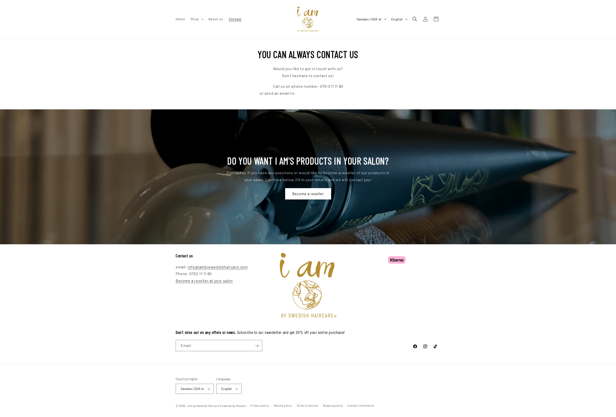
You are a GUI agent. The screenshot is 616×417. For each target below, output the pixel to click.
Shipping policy (333, 405)
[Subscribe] (256, 345)
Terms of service (307, 405)
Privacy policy (259, 405)
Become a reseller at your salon (204, 280)
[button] (196, 19)
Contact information (361, 405)
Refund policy (283, 405)
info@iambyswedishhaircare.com (326, 93)
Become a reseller (308, 194)
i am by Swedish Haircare (203, 405)
